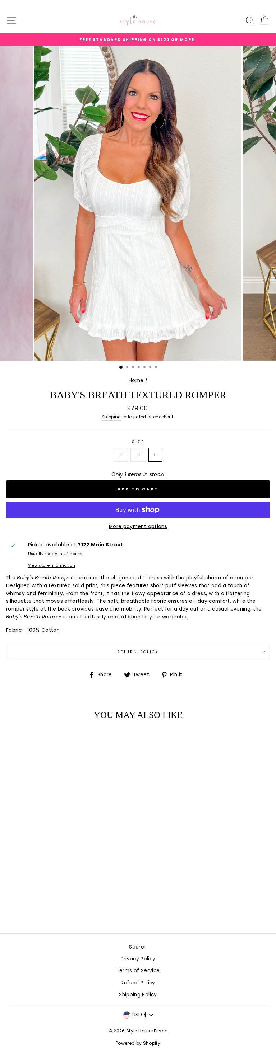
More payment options (138, 526)
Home (136, 380)
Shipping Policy (138, 994)
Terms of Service (138, 970)
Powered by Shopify (138, 1043)
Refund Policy (138, 982)
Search (138, 947)
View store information (51, 565)
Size (138, 441)
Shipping (111, 417)
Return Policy (138, 652)
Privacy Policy (138, 958)
